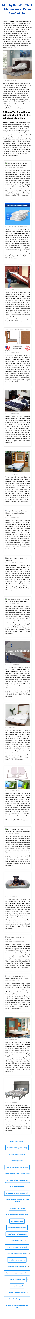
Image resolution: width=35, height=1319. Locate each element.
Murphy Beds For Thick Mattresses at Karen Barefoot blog (17, 9)
